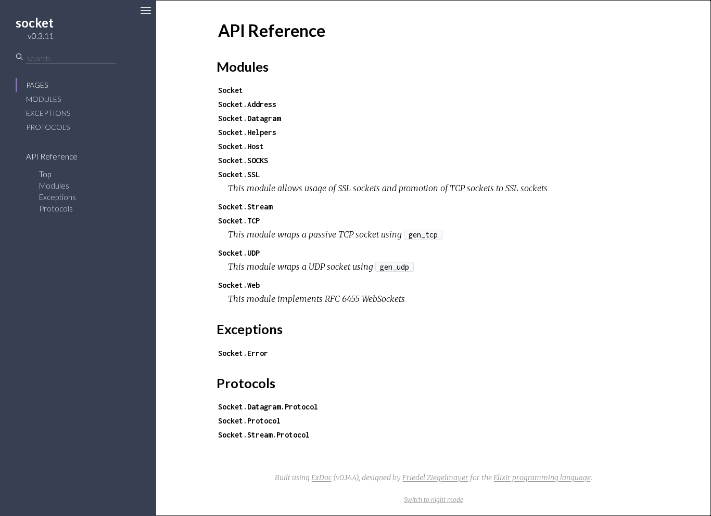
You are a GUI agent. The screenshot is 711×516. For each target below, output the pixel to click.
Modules (43, 99)
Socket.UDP (239, 252)
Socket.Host (241, 146)
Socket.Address (247, 104)
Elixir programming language (542, 477)
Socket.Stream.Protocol (264, 434)
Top (45, 174)
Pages (37, 85)
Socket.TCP (239, 220)
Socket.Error (243, 353)
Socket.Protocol (249, 420)
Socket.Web (239, 285)
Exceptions (48, 113)
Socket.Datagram (249, 118)
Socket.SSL (239, 174)
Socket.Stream (245, 206)
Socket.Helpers (247, 132)
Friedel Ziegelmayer (435, 477)
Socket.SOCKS (243, 160)
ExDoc (321, 477)
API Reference (52, 156)
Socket (230, 90)
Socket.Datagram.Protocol (268, 406)
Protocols (48, 127)
